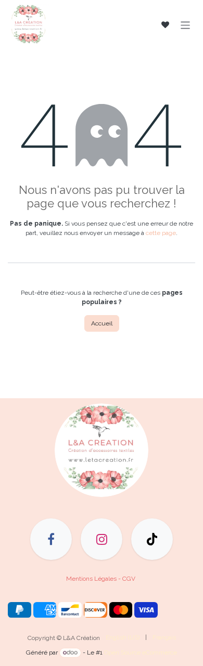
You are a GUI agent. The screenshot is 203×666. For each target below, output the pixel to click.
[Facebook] (51, 539)
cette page (161, 233)
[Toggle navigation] (185, 25)
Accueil (101, 323)
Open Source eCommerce (140, 652)
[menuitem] (122, 637)
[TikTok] (152, 539)
